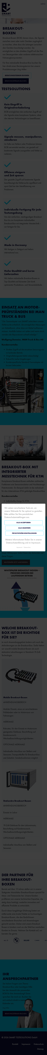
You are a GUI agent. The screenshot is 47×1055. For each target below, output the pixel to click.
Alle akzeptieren (23, 522)
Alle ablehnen (24, 528)
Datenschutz (27, 547)
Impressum (19, 547)
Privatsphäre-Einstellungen (24, 533)
